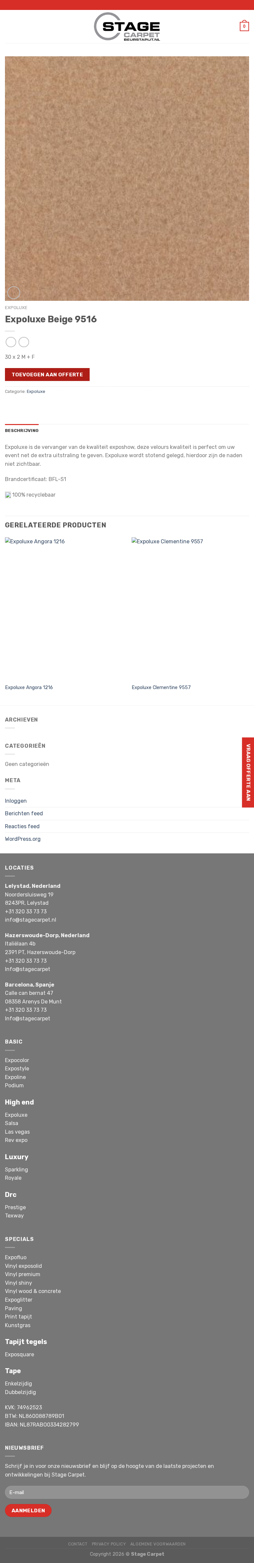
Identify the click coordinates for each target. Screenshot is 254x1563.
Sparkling (16, 1169)
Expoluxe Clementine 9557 (161, 687)
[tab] (22, 430)
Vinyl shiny (18, 1283)
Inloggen (16, 801)
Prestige (15, 1207)
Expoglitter (18, 1300)
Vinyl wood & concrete (33, 1291)
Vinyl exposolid (23, 1266)
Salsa (11, 1123)
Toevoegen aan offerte (47, 374)
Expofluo (15, 1257)
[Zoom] (13, 292)
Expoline (15, 1077)
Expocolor (17, 1060)
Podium (14, 1085)
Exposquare (19, 1354)
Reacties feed (22, 826)
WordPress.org (23, 839)
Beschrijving (22, 430)
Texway (14, 1216)
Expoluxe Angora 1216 (29, 687)
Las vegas (17, 1132)
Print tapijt (18, 1317)
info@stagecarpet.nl (30, 920)
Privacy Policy (109, 1544)
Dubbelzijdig (20, 1392)
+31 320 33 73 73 (26, 911)
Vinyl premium (22, 1274)
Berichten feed (24, 813)
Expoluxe (16, 307)
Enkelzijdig (18, 1383)
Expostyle (17, 1068)
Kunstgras (17, 1325)
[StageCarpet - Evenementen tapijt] (127, 26)
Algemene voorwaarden (158, 1544)
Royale (13, 1178)
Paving (13, 1308)
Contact (77, 1544)
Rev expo (16, 1140)
